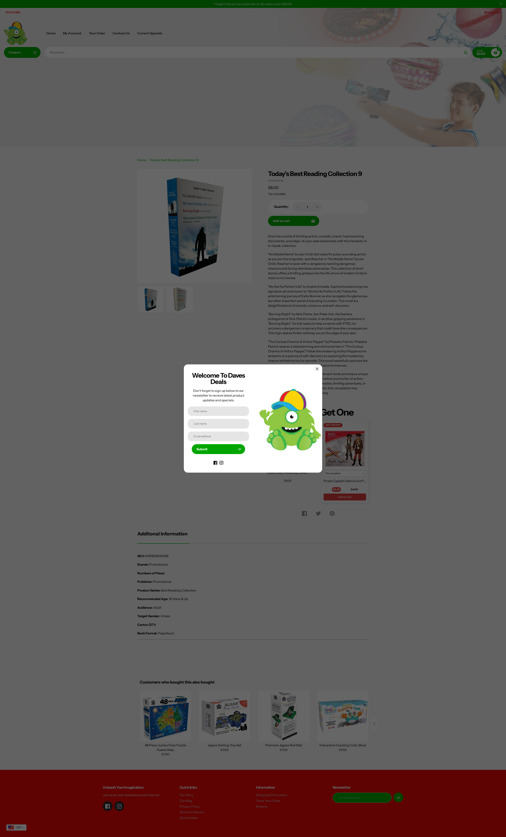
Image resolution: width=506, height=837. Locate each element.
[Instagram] (221, 462)
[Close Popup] (317, 368)
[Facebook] (215, 462)
